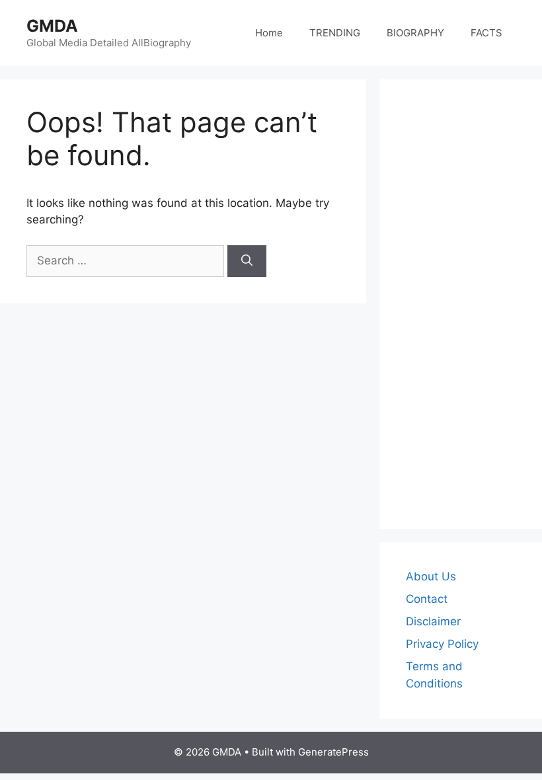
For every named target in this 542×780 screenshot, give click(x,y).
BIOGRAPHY (415, 32)
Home (269, 32)
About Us (431, 576)
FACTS (486, 32)
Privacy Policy (442, 643)
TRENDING (334, 32)
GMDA (52, 26)
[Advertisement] (461, 304)
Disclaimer (433, 621)
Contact (426, 598)
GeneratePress (333, 752)
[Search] (246, 261)
